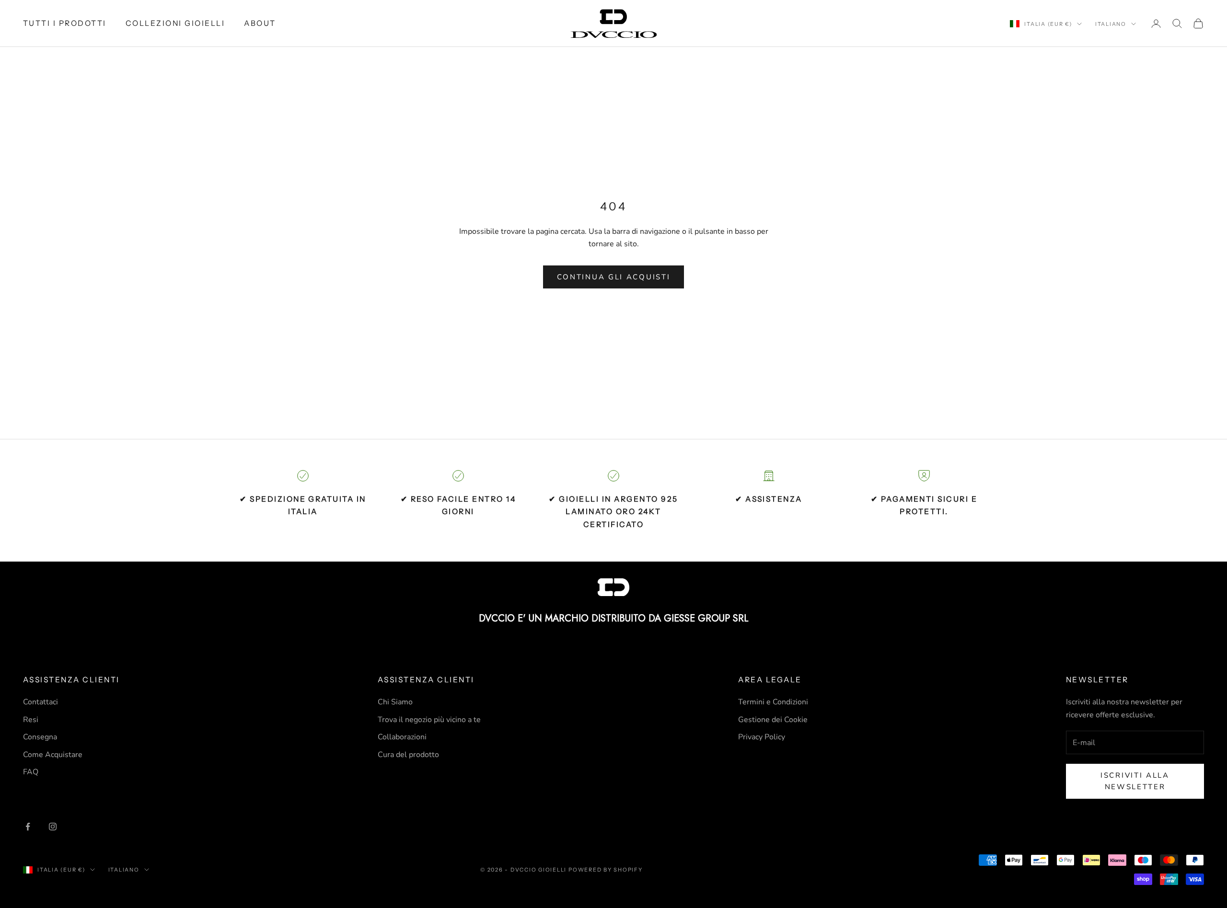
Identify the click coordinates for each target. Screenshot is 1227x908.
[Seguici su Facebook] (28, 826)
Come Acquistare (52, 754)
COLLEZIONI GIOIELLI (175, 23)
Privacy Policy (761, 737)
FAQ (30, 772)
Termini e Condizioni (773, 702)
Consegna (40, 737)
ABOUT (260, 23)
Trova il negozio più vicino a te (429, 719)
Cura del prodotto (408, 754)
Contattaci (40, 702)
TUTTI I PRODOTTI (64, 23)
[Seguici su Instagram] (53, 826)
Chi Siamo (395, 702)
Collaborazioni (402, 737)
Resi (30, 719)
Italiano (1110, 24)
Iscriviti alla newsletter (1134, 781)
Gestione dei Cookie (773, 719)
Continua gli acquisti (614, 277)
